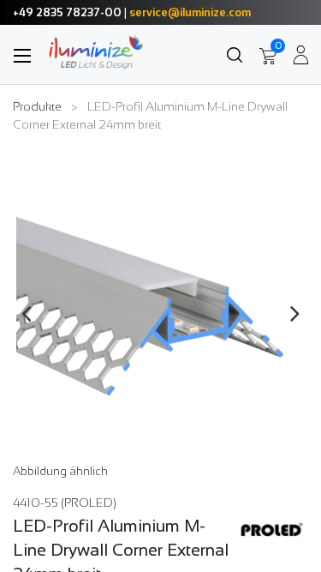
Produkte (37, 106)
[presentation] (26, 313)
